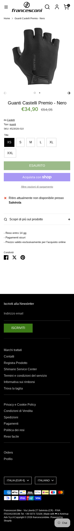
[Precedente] (5, 93)
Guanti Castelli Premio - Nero (30, 18)
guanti (12, 124)
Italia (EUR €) (16, 480)
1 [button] (35, 93)
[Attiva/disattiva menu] (6, 7)
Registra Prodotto (15, 363)
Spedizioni (11, 417)
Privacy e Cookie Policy (20, 404)
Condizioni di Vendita (18, 410)
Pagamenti (11, 423)
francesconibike (41, 517)
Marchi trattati (13, 350)
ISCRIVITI (18, 328)
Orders (8, 452)
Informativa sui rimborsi (19, 382)
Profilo (8, 459)
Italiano (44, 480)
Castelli (11, 120)
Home (7, 18)
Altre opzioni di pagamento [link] (37, 186)
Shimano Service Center (20, 369)
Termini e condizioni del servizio (25, 375)
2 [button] (39, 92)
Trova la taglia (13, 388)
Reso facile (11, 436)
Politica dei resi (14, 430)
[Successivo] (69, 93)
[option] (37, 56)
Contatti (9, 356)
